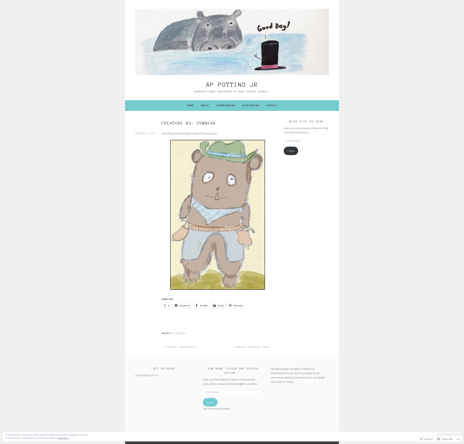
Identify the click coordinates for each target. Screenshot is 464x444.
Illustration (250, 105)
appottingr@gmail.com (147, 375)
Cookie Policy (63, 438)
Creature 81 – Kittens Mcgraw (180, 347)
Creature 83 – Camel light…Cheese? (252, 347)
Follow (291, 151)
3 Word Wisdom (225, 105)
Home (190, 105)
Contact (271, 105)
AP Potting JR (232, 85)
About (205, 105)
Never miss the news (306, 121)
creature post (178, 333)
